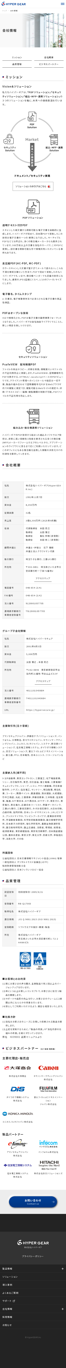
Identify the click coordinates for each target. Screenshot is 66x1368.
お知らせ (7, 1325)
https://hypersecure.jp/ (40, 709)
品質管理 (17, 64)
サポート (7, 1300)
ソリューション (10, 1276)
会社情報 (7, 1308)
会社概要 (49, 57)
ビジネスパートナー (49, 64)
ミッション (17, 57)
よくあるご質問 (10, 1292)
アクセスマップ (43, 578)
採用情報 (7, 1317)
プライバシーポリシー (33, 1256)
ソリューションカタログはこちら (31, 186)
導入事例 (7, 1284)
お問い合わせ (33, 1201)
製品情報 (7, 1268)
